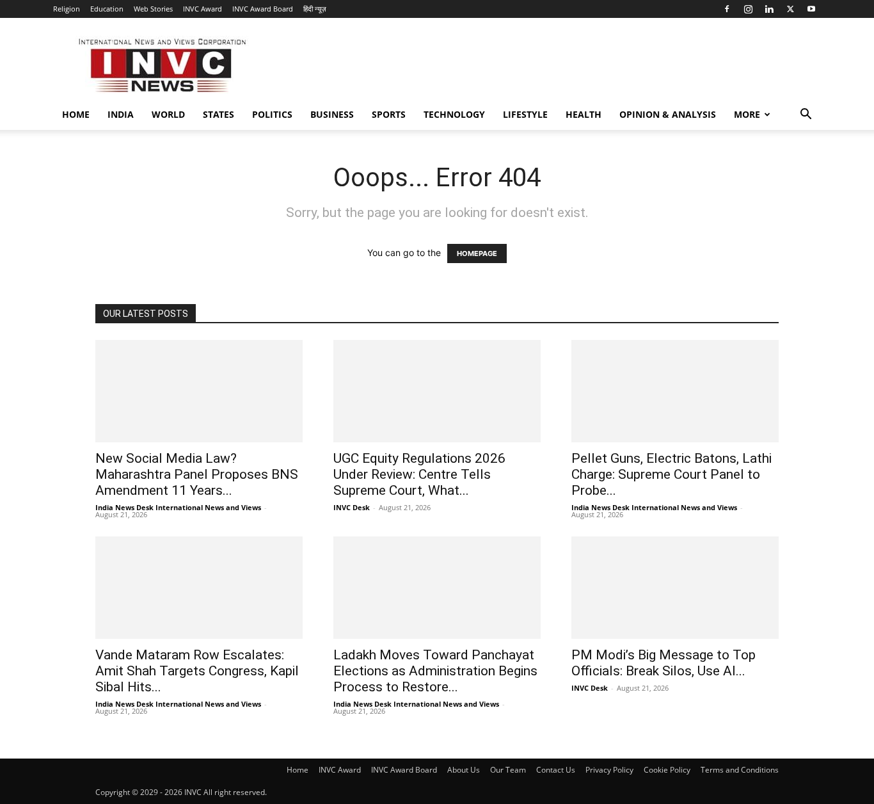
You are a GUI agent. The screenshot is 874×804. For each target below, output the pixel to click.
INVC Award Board (262, 8)
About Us (463, 769)
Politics (272, 114)
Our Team (508, 769)
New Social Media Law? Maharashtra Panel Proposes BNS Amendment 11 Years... (196, 474)
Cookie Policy (667, 769)
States (218, 114)
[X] (790, 9)
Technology (454, 114)
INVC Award (202, 8)
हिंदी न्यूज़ (314, 8)
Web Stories (153, 8)
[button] (805, 115)
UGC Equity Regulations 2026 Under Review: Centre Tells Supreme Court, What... (419, 474)
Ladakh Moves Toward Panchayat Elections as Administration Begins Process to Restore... (435, 671)
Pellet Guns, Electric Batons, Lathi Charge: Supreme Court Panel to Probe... (671, 474)
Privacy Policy (609, 769)
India (120, 114)
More (747, 114)
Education (106, 8)
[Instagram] (748, 9)
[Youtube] (811, 9)
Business (332, 114)
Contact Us (555, 769)
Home (76, 114)
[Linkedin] (769, 9)
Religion (66, 8)
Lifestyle (525, 114)
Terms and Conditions (740, 769)
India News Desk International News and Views (178, 507)
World (168, 114)
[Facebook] (726, 9)
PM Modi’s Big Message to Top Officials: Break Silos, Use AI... (663, 663)
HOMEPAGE (477, 253)
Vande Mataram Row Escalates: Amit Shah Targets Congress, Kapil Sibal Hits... (197, 671)
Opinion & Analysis (667, 114)
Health (583, 114)
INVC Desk (351, 507)
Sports (389, 114)
